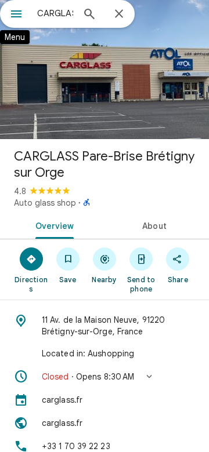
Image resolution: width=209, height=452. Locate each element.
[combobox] (55, 13)
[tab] (52, 225)
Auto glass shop (45, 203)
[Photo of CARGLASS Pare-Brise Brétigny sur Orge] (104, 69)
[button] (104, 376)
